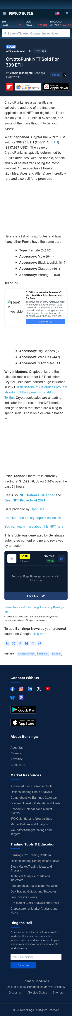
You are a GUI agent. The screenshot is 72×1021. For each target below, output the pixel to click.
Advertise (17, 759)
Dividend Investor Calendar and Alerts (35, 803)
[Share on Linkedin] (7, 643)
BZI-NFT (56, 653)
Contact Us (18, 764)
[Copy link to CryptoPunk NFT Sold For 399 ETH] (39, 643)
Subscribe (23, 965)
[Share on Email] (33, 643)
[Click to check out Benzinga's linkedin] (30, 688)
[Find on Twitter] (64, 75)
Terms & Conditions (36, 981)
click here (39, 633)
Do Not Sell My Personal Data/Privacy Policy (36, 986)
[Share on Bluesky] (26, 643)
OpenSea (37, 509)
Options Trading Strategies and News (35, 860)
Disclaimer (15, 992)
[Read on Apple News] (56, 87)
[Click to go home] (21, 13)
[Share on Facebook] (20, 643)
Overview (36, 595)
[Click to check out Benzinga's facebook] (12, 688)
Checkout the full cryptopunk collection (32, 517)
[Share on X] (13, 643)
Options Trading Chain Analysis (31, 791)
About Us (17, 747)
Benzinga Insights (21, 72)
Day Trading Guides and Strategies (33, 891)
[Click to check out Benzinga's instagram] (21, 688)
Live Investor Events (24, 897)
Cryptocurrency (26, 653)
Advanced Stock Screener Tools (31, 786)
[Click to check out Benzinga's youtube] (48, 688)
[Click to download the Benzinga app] (23, 709)
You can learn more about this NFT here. (34, 526)
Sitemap (58, 992)
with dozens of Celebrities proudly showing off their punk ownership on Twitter (35, 392)
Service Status (37, 992)
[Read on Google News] (28, 87)
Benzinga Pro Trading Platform (31, 855)
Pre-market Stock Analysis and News (35, 902)
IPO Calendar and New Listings (31, 818)
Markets (43, 653)
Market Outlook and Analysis (29, 824)
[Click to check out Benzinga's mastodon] (21, 697)
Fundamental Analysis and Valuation (35, 885)
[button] (57, 14)
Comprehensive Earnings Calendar (34, 797)
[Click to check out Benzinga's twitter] (39, 688)
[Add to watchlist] (61, 558)
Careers (16, 753)
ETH (54, 142)
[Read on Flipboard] (9, 87)
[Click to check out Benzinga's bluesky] (12, 697)
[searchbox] (39, 33)
